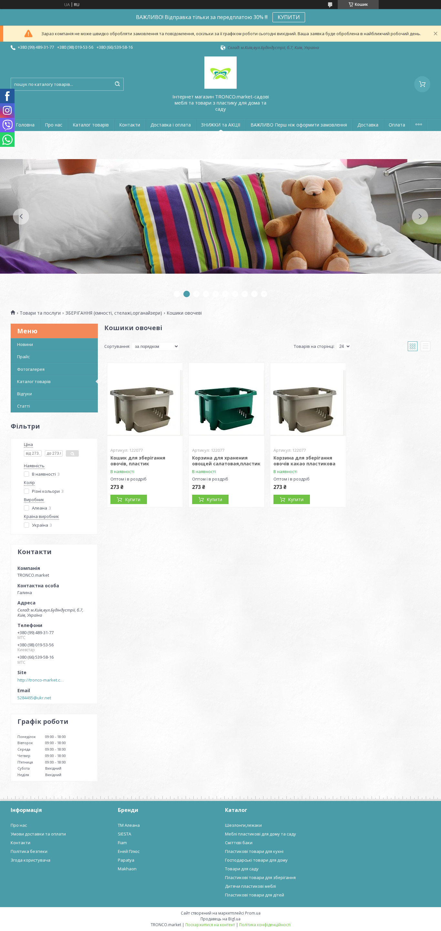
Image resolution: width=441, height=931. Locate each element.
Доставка (367, 125)
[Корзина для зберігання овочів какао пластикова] (308, 403)
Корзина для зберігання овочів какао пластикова (304, 461)
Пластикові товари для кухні (254, 851)
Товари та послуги (40, 313)
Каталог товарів (91, 125)
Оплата (397, 125)
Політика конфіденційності (265, 924)
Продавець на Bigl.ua (220, 919)
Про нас (53, 125)
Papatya (126, 860)
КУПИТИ (289, 17)
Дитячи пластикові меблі (250, 886)
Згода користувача (30, 860)
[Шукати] (117, 84)
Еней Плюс (128, 851)
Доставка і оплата (170, 125)
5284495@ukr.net (34, 697)
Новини (25, 344)
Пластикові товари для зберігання (260, 877)
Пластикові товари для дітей (254, 895)
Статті (23, 406)
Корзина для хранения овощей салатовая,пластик (226, 461)
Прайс (23, 356)
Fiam (122, 842)
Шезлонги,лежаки (243, 825)
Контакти (129, 125)
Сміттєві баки (238, 842)
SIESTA (124, 834)
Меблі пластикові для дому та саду (260, 834)
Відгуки (24, 394)
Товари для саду (242, 869)
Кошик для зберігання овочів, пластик (137, 461)
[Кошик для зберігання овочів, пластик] (145, 403)
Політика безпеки (29, 851)
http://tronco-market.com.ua (41, 680)
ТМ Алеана (129, 825)
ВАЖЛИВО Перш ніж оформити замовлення (299, 125)
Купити (132, 499)
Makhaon (127, 869)
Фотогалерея (31, 369)
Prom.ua (253, 913)
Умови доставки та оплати (38, 834)
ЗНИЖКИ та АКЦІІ (220, 125)
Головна (25, 125)
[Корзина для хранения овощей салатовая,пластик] (226, 403)
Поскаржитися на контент (210, 924)
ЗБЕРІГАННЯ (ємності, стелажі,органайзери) (114, 313)
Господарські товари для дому (256, 860)
